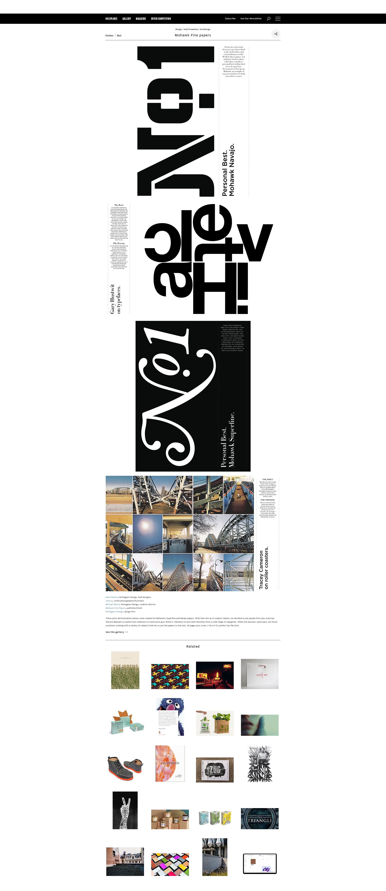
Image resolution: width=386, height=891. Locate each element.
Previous (109, 35)
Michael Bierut (113, 604)
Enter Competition (161, 18)
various (109, 600)
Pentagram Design (114, 611)
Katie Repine (112, 597)
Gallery (126, 18)
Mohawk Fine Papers (116, 608)
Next (119, 35)
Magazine (141, 18)
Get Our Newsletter (251, 18)
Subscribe (230, 18)
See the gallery (115, 632)
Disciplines (111, 18)
